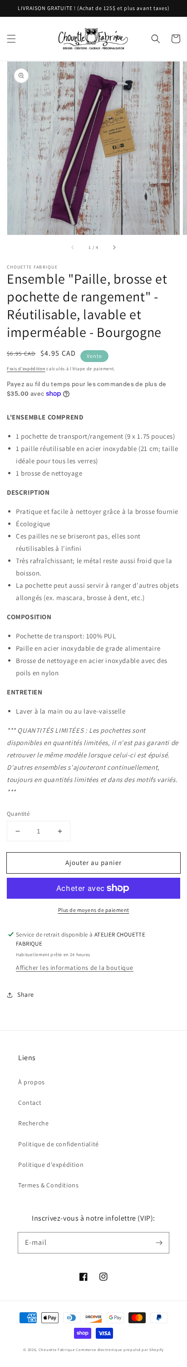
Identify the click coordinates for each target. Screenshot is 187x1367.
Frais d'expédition (26, 369)
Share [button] (25, 994)
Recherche (33, 1123)
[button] (11, 39)
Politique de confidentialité (58, 1144)
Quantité (18, 814)
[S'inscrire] (159, 1242)
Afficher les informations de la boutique (74, 967)
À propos (31, 1082)
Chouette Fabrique (57, 1349)
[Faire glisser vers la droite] (114, 248)
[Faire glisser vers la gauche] (73, 248)
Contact (29, 1102)
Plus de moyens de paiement (93, 909)
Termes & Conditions (48, 1185)
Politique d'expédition (51, 1164)
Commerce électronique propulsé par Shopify (119, 1349)
